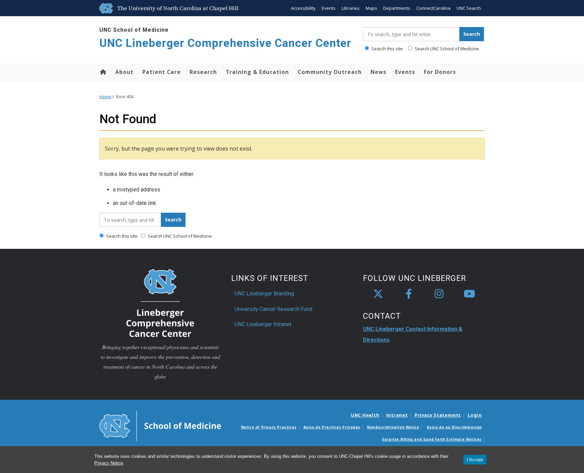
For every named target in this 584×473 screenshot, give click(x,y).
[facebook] (408, 294)
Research (203, 72)
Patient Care (161, 72)
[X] (378, 294)
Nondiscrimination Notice (393, 427)
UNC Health (365, 415)
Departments (396, 8)
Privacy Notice (108, 463)
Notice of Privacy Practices (269, 427)
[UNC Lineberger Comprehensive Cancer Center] (160, 302)
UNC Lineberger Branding (264, 293)
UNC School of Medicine (134, 30)
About (124, 72)
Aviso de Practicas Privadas (331, 427)
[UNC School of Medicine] (160, 425)
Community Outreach (330, 72)
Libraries (351, 8)
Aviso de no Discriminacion (454, 427)
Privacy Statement (438, 415)
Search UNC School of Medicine (446, 49)
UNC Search (469, 8)
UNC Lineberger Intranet (263, 324)
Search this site (386, 49)
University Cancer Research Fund (273, 309)
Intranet (397, 415)
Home (102, 72)
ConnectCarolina (433, 8)
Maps (371, 8)
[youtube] (469, 294)
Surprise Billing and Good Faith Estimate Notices (432, 439)
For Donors (440, 72)
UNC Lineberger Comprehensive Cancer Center (225, 43)
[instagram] (439, 294)
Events (329, 8)
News (378, 72)
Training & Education (257, 72)
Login (475, 415)
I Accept (475, 459)
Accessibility (303, 8)
